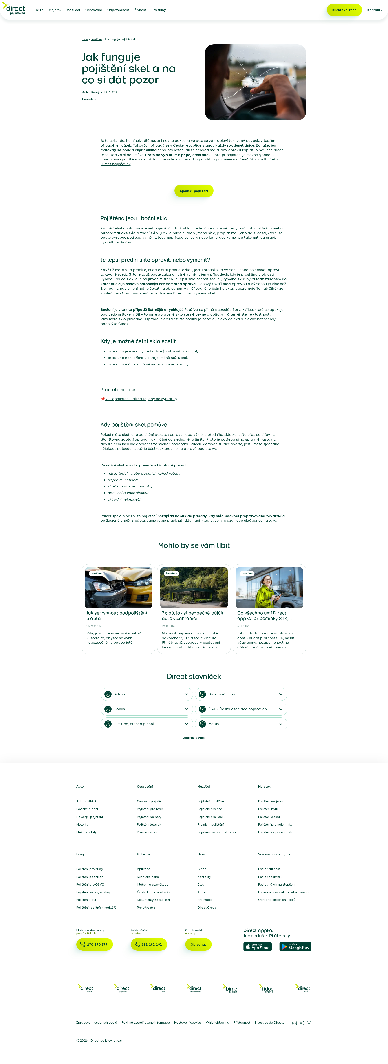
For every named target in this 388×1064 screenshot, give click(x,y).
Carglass (130, 293)
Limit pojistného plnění (134, 723)
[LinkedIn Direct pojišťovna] (301, 1023)
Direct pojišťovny (115, 164)
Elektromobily (86, 832)
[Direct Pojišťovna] (121, 988)
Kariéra (203, 892)
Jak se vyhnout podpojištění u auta (116, 615)
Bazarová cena (222, 694)
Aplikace (143, 869)
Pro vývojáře (146, 907)
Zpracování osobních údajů (96, 1022)
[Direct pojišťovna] (13, 8)
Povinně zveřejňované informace (146, 1022)
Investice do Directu (270, 1022)
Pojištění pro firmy (89, 869)
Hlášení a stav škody (152, 884)
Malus (214, 723)
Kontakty (375, 10)
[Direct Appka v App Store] (259, 947)
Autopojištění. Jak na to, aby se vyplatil (139, 398)
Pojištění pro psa (210, 809)
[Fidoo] (267, 988)
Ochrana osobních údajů (276, 899)
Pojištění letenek (149, 824)
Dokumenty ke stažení (153, 899)
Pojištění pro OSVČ (90, 884)
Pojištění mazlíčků (211, 801)
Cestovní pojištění (150, 801)
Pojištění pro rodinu (151, 809)
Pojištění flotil (86, 899)
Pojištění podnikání (90, 877)
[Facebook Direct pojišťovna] (309, 1023)
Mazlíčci (73, 10)
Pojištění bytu (268, 809)
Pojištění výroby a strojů (94, 892)
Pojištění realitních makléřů (96, 907)
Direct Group (207, 907)
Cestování (93, 10)
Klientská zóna (344, 10)
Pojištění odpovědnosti (275, 832)
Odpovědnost (118, 10)
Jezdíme (96, 39)
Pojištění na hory (149, 817)
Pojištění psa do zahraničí (217, 832)
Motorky (82, 824)
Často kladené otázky (153, 892)
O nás (202, 869)
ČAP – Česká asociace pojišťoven (238, 709)
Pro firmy (159, 10)
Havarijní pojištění (89, 817)
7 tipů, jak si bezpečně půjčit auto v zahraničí (193, 615)
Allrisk (119, 694)
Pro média (205, 899)
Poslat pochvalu (270, 877)
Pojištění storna (148, 832)
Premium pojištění (211, 824)
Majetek (55, 10)
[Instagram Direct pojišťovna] (294, 1023)
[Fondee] (303, 988)
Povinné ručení (87, 809)
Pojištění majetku (270, 801)
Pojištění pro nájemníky (275, 824)
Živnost (140, 10)
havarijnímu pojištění (119, 159)
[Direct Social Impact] (194, 988)
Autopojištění (86, 801)
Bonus (119, 709)
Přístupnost (242, 1022)
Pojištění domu (269, 817)
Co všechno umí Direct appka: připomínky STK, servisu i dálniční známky (264, 618)
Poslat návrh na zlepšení (276, 884)
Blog (85, 39)
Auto (40, 10)
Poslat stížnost (269, 869)
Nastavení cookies (187, 1022)
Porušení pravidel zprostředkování (283, 892)
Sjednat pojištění (194, 191)
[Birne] (230, 988)
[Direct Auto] (158, 988)
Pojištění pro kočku (211, 817)
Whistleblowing (217, 1022)
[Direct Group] (85, 988)
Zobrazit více (194, 737)
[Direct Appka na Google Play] (295, 947)
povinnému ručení (231, 159)
